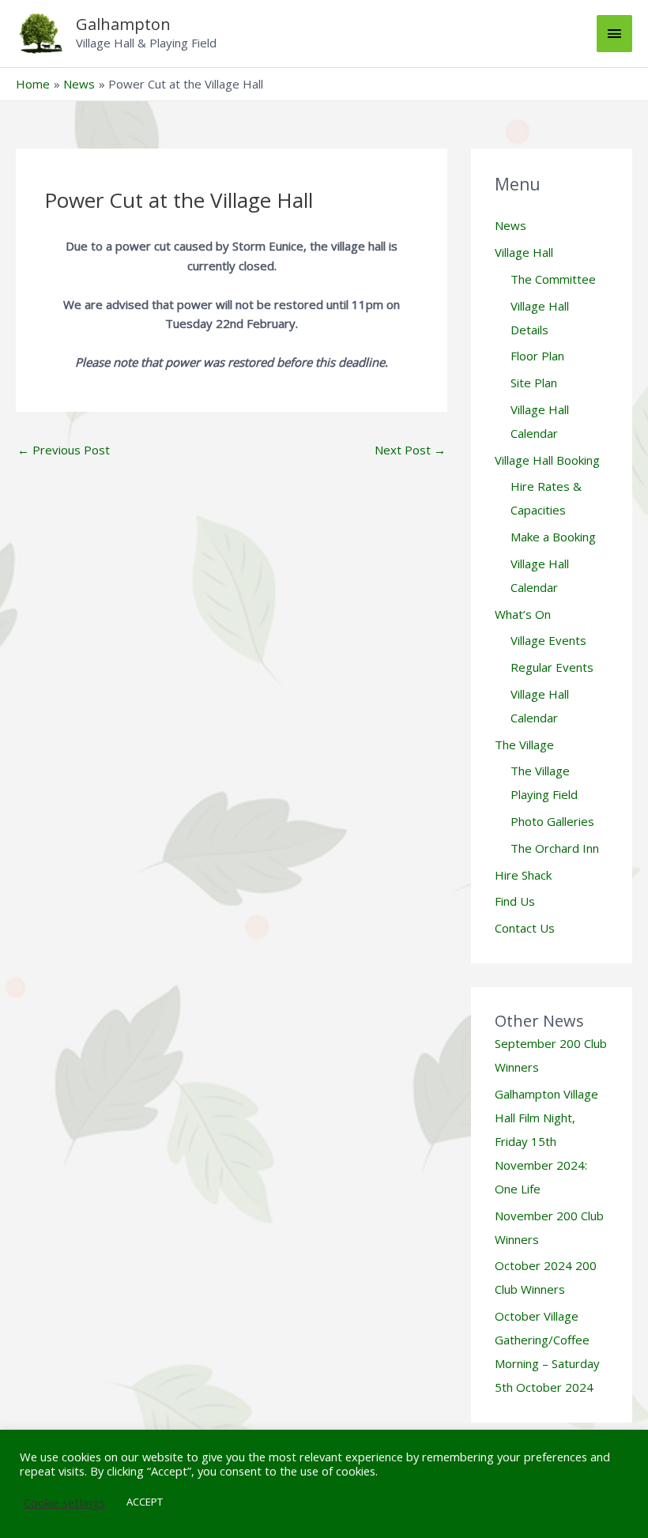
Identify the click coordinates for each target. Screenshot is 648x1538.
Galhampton (123, 24)
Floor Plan (537, 356)
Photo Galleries (552, 821)
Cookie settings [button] (64, 1502)
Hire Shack (523, 875)
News (510, 225)
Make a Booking (553, 537)
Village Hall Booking (547, 460)
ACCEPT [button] (144, 1502)
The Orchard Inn (554, 848)
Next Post (410, 450)
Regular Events (551, 667)
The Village (524, 744)
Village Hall (524, 252)
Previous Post (63, 450)
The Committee (553, 279)
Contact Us (525, 928)
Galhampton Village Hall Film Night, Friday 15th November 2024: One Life (546, 1141)
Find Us (515, 901)
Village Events (548, 640)
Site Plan (533, 382)
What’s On (523, 614)
